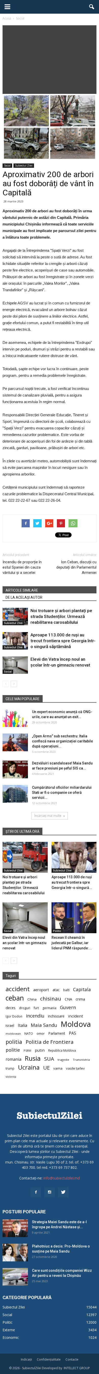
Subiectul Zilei (23, 165)
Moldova (76, 1024)
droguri (24, 1008)
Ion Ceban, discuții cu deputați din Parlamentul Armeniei (76, 567)
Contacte (71, 1359)
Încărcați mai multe (47, 816)
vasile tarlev (75, 1068)
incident (75, 1015)
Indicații (26, 1359)
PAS (72, 1033)
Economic (11, 1337)
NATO (28, 1033)
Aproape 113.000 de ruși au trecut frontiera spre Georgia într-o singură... (72, 882)
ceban (15, 998)
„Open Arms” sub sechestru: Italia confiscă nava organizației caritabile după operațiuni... (62, 741)
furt (36, 1008)
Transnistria (81, 1059)
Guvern (68, 1007)
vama (57, 1068)
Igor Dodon (14, 1016)
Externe (9, 1329)
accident (18, 988)
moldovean (13, 1033)
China (32, 999)
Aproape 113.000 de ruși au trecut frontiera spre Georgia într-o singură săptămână (62, 640)
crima (80, 999)
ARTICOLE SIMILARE (22, 590)
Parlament (56, 1033)
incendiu (35, 1015)
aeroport (41, 989)
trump (10, 1068)
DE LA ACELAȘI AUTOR (24, 597)
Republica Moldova (62, 1050)
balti (66, 990)
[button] (92, 7)
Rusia (33, 1058)
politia (14, 1041)
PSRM (27, 1050)
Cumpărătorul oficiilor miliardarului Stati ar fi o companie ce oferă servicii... (62, 792)
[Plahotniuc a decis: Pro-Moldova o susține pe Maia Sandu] (15, 1252)
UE (46, 1067)
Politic (57, 931)
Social (7, 165)
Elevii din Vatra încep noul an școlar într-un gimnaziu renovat (24, 942)
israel (10, 1025)
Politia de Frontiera (50, 1042)
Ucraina (29, 1067)
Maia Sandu (44, 1025)
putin (40, 1050)
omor (41, 1033)
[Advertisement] (49, 58)
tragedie (63, 1059)
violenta (11, 1076)
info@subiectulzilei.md (61, 1178)
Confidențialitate (49, 1359)
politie (13, 1049)
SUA (49, 1058)
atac (56, 989)
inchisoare (56, 1016)
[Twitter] (63, 1192)
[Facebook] (36, 1192)
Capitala (82, 989)
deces (10, 1007)
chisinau (50, 998)
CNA (68, 999)
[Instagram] (49, 1192)
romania (13, 1059)
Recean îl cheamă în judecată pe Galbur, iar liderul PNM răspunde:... (72, 942)
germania (49, 1008)
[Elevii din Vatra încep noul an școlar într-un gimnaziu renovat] (15, 665)
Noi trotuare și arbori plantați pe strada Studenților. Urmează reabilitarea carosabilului (61, 616)
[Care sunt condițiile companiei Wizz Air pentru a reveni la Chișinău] (15, 1277)
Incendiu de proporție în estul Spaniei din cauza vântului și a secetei (22, 567)
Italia (22, 1025)
